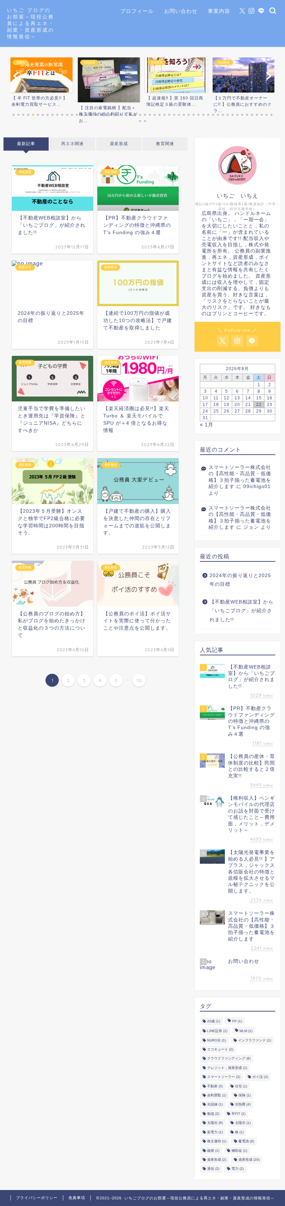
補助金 (239, 1150)
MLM (245, 1031)
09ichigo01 (257, 486)
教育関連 (165, 143)
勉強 (213, 1114)
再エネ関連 (72, 143)
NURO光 (216, 1040)
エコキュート (220, 1049)
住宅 (241, 1086)
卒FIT (238, 1114)
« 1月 (206, 425)
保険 (244, 1095)
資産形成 (119, 143)
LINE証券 (217, 1031)
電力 (237, 1169)
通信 (213, 1169)
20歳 (213, 1021)
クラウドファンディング (229, 1059)
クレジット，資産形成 (227, 1068)
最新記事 (26, 143)
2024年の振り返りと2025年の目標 (240, 580)
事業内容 (219, 11)
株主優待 (216, 1141)
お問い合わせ (180, 11)
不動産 (215, 1086)
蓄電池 (246, 1141)
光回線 (215, 1105)
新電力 (215, 1132)
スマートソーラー (223, 1077)
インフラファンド (254, 1040)
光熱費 (243, 1105)
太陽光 (215, 1123)
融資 (213, 1150)
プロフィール (137, 11)
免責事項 (76, 1198)
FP (237, 1021)
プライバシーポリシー (37, 1198)
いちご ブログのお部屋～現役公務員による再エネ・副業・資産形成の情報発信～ (30, 23)
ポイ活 (260, 1077)
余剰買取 (216, 1095)
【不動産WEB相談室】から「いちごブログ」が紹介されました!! (242, 610)
